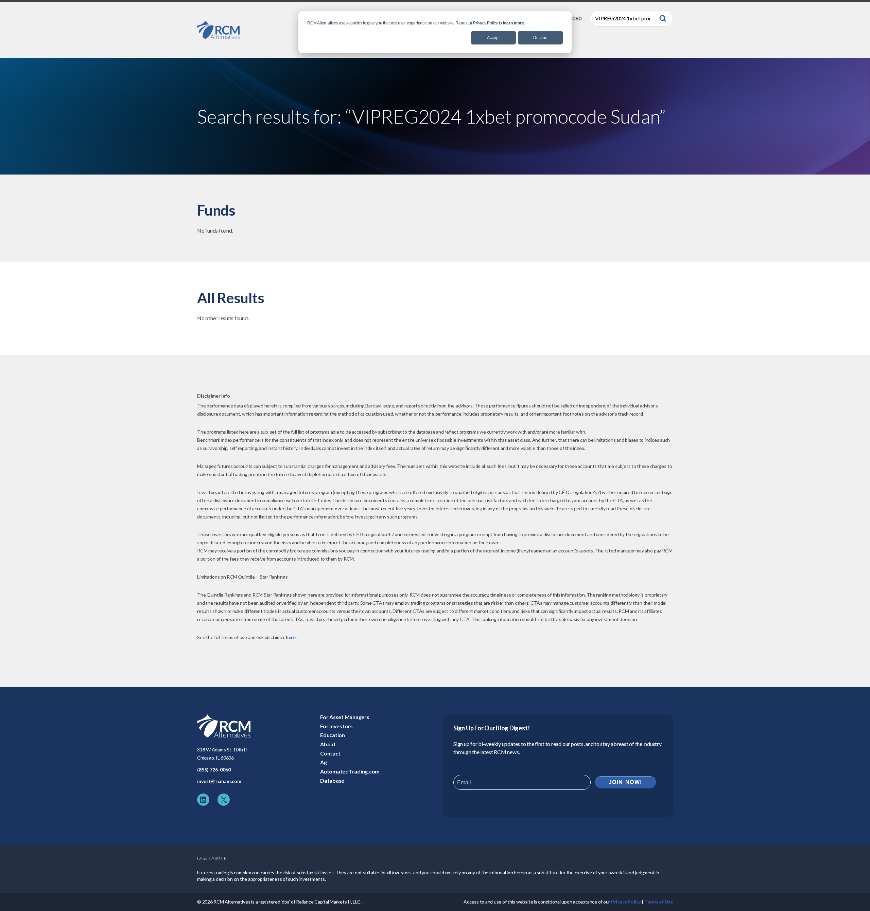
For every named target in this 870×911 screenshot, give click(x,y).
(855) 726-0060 (214, 769)
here (291, 637)
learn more (513, 23)
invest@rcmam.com (219, 781)
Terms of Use (658, 902)
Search (663, 18)
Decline (540, 37)
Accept (493, 37)
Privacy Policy (626, 902)
